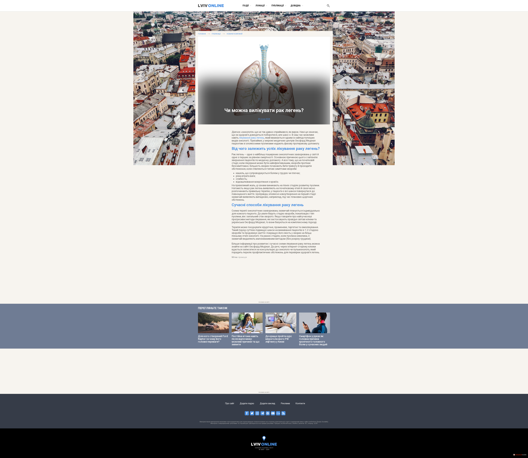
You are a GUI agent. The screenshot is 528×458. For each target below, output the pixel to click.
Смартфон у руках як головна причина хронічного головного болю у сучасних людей (313, 340)
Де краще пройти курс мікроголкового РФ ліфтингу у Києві (278, 339)
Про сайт (229, 403)
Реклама (285, 403)
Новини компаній (234, 34)
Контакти (300, 403)
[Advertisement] (264, 281)
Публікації (216, 34)
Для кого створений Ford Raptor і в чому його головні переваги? (213, 339)
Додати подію (247, 403)
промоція (242, 257)
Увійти (294, 423)
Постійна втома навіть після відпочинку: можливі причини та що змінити (245, 340)
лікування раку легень (251, 137)
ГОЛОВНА (202, 34)
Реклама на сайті (264, 302)
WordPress (287, 423)
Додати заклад (267, 403)
